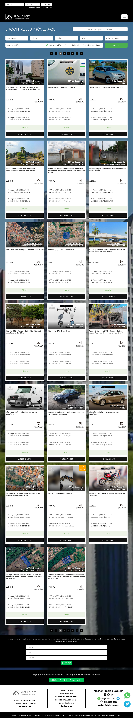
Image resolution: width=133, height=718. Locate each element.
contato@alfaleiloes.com (108, 705)
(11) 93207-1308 (108, 698)
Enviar (66, 663)
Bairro (83, 38)
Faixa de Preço (112, 38)
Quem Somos (66, 690)
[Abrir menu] (124, 16)
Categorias (11, 38)
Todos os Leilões (55, 45)
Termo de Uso (66, 693)
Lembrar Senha (34, 7)
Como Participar (66, 703)
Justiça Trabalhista (92, 45)
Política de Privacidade (66, 696)
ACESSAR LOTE (24, 134)
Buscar (116, 45)
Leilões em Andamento (66, 700)
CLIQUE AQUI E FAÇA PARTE (66, 680)
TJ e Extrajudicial (73, 45)
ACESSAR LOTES (66, 540)
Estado (34, 38)
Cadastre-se (47, 7)
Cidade (60, 38)
